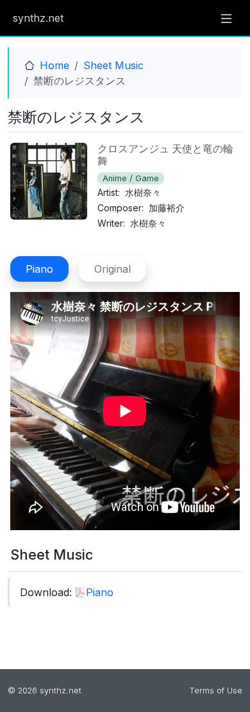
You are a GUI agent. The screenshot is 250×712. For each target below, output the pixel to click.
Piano (99, 592)
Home (54, 65)
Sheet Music (113, 65)
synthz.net (38, 18)
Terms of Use (215, 690)
